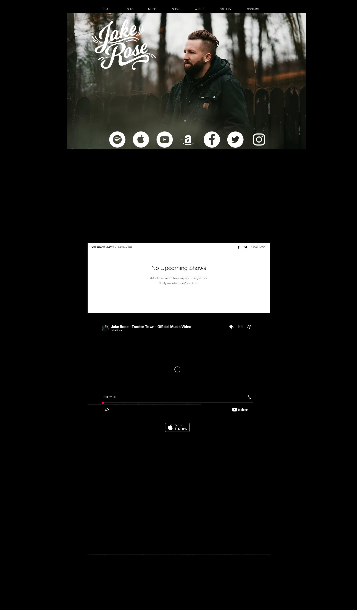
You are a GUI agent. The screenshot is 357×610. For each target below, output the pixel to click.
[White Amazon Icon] (188, 139)
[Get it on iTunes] (177, 427)
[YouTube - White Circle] (164, 139)
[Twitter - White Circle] (235, 139)
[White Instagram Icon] (259, 139)
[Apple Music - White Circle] (141, 139)
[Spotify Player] (114, 206)
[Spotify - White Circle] (117, 139)
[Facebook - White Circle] (212, 139)
